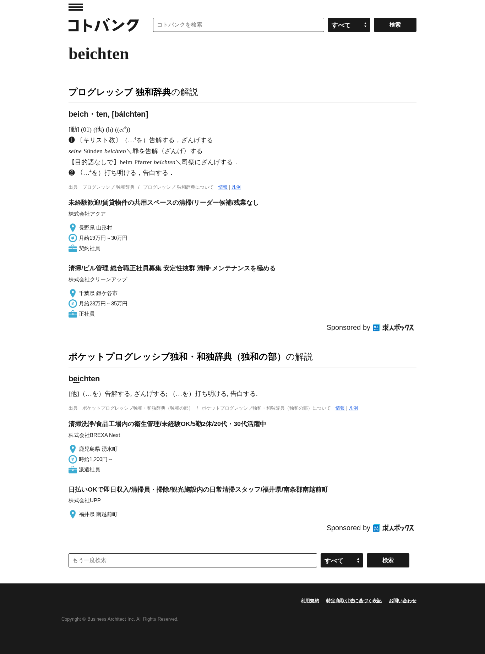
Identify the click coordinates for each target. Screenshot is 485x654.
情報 (223, 187)
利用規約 (310, 600)
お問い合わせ (402, 600)
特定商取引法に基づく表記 (354, 600)
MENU (76, 7)
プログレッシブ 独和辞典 (120, 92)
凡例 (236, 187)
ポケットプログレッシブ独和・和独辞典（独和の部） (177, 356)
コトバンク (104, 25)
